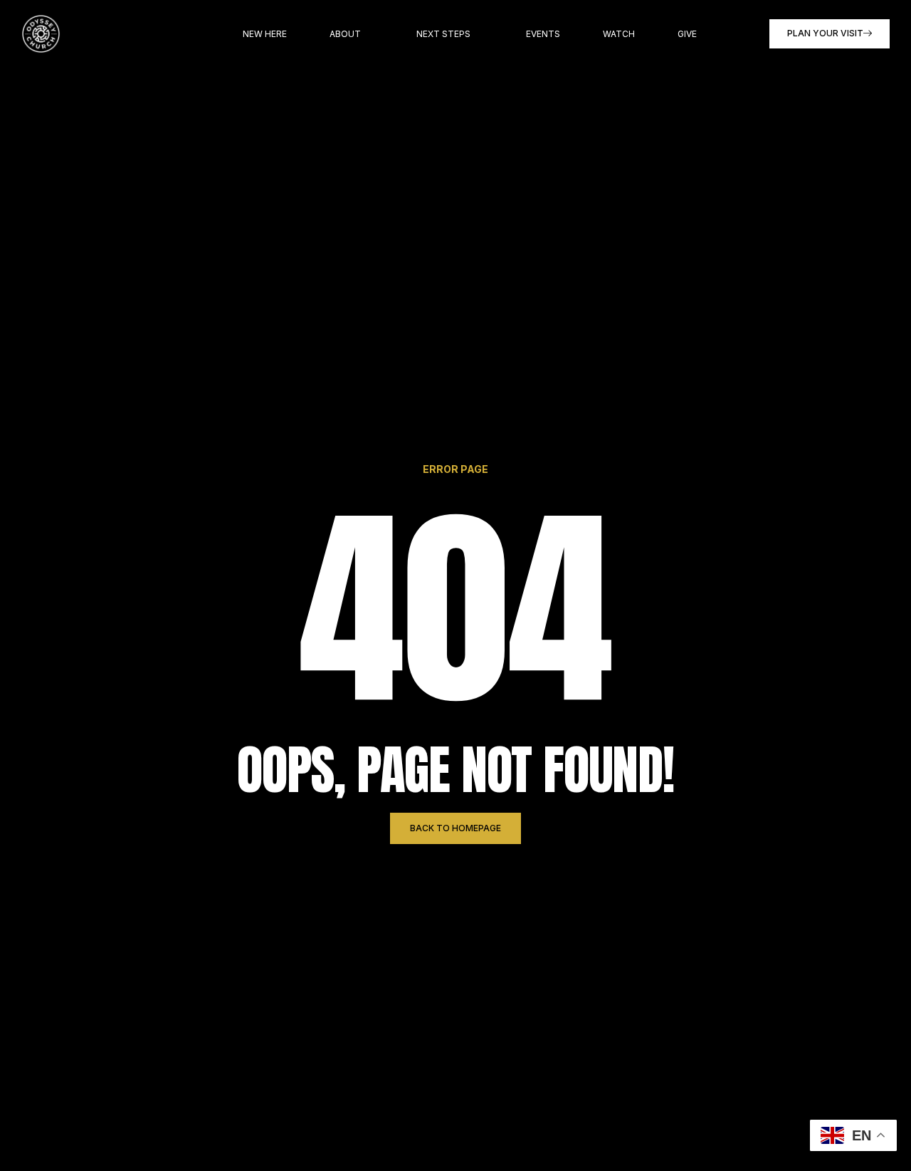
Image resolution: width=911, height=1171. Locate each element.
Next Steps (443, 33)
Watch (619, 33)
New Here (265, 33)
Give (687, 33)
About (345, 33)
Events (543, 33)
